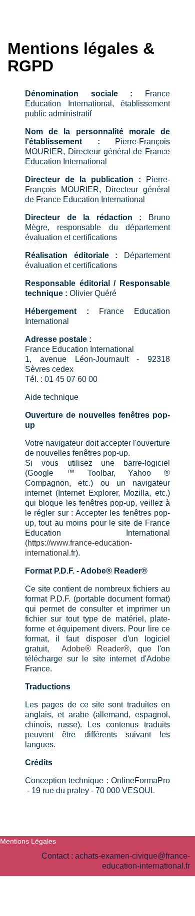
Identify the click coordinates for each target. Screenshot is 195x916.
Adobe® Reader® (96, 648)
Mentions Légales (28, 841)
